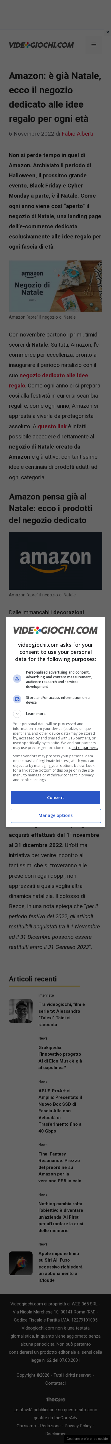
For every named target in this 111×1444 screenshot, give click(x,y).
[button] (55, 714)
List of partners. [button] (85, 747)
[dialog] (56, 722)
